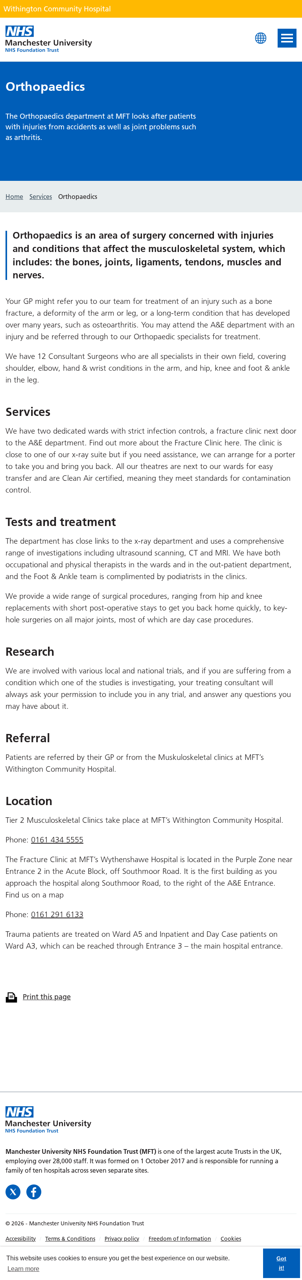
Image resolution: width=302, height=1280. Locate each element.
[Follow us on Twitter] (14, 1190)
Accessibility (21, 1238)
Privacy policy (122, 1238)
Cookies (231, 1238)
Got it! (281, 1263)
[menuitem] (25, 1238)
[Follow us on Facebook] (33, 1190)
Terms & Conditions (70, 1238)
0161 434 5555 (57, 839)
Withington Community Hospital (49, 39)
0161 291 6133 (57, 914)
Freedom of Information (180, 1238)
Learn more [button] (23, 1268)
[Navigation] (287, 38)
